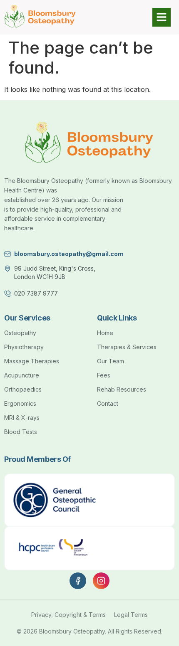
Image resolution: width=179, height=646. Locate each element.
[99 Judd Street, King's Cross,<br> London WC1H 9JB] (7, 268)
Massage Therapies (31, 361)
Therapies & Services (127, 346)
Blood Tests (20, 431)
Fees (103, 375)
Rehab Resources (121, 389)
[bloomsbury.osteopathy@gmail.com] (7, 254)
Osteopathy (20, 332)
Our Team (110, 361)
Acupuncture (21, 375)
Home (105, 332)
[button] (132, 17)
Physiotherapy (24, 346)
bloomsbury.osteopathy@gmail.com (69, 253)
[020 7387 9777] (7, 293)
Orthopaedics (23, 389)
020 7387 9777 (36, 293)
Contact (107, 403)
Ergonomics (20, 403)
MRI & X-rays (22, 417)
